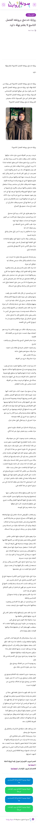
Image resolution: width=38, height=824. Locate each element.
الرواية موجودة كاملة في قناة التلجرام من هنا (19, 781)
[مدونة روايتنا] (19, 4)
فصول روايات (30, 15)
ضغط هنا (31, 765)
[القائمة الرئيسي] (34, 4)
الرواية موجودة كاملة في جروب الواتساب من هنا (19, 790)
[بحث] (3, 4)
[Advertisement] (19, 44)
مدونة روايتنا (10, 819)
